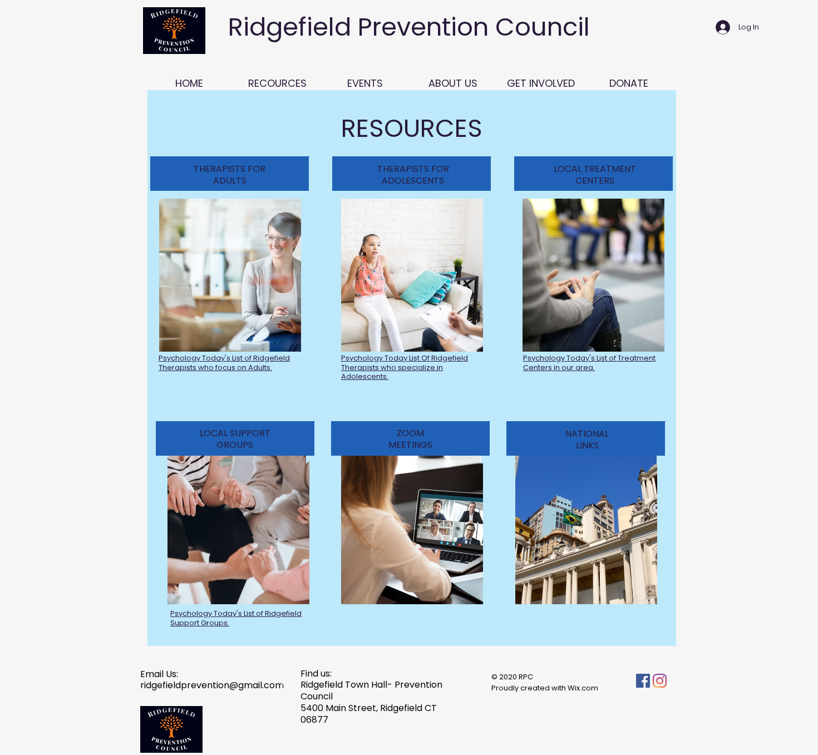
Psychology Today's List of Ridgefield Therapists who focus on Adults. (224, 363)
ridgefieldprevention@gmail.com (212, 685)
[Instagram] (660, 681)
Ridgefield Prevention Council (409, 27)
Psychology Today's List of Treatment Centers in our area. (589, 363)
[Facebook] (643, 681)
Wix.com (583, 688)
